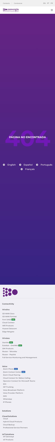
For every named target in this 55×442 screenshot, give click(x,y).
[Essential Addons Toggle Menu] (52, 10)
